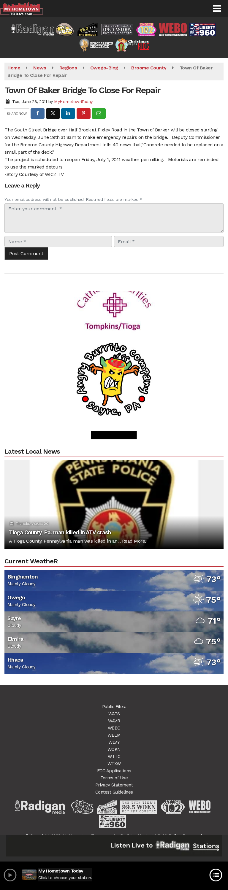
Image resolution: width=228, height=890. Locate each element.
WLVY (114, 742)
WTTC (114, 756)
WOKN (114, 749)
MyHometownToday (73, 101)
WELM (114, 735)
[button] (217, 8)
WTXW (114, 763)
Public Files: (114, 706)
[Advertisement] (114, 295)
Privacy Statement (114, 785)
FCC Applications (114, 770)
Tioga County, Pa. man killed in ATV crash (60, 532)
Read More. (134, 541)
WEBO (114, 728)
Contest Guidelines (114, 792)
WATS (114, 713)
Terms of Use (114, 778)
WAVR (114, 721)
